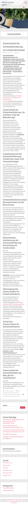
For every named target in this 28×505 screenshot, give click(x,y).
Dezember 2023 (7, 470)
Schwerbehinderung (8, 394)
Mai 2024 (5, 468)
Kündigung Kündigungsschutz (11, 392)
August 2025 (6, 465)
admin (17, 52)
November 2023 (7, 473)
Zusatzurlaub (17, 394)
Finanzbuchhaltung (8, 488)
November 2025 (7, 463)
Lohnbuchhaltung (9, 391)
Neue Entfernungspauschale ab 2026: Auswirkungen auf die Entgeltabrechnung (13, 421)
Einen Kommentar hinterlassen (11, 396)
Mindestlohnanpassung (10, 434)
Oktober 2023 (7, 475)
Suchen (5, 405)
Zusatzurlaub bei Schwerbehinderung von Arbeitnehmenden (14, 46)
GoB (19, 391)
